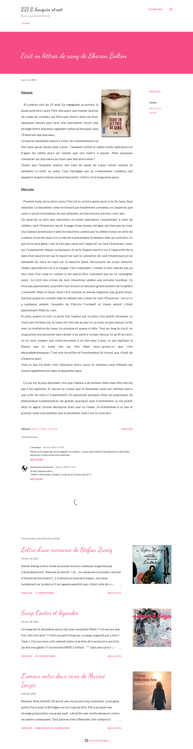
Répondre (36, 459)
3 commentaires (44, 593)
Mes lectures (155, 108)
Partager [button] (154, 91)
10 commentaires (45, 656)
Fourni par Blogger (98, 740)
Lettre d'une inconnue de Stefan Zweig (66, 550)
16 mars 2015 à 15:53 (53, 447)
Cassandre (35, 447)
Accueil (26, 23)
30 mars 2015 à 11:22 (65, 467)
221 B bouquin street (42, 9)
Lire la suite (114, 593)
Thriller (152, 112)
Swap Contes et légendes (49, 613)
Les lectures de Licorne (41, 467)
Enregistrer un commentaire (52, 728)
